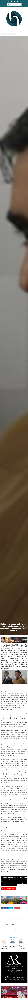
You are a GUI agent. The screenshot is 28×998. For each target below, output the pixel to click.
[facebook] (17, 1)
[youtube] (12, 1)
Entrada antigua (18, 929)
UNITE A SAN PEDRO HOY (8, 888)
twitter (11, 908)
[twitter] (14, 1)
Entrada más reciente (9, 924)
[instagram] (9, 1)
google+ (18, 908)
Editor (9, 633)
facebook (5, 908)
